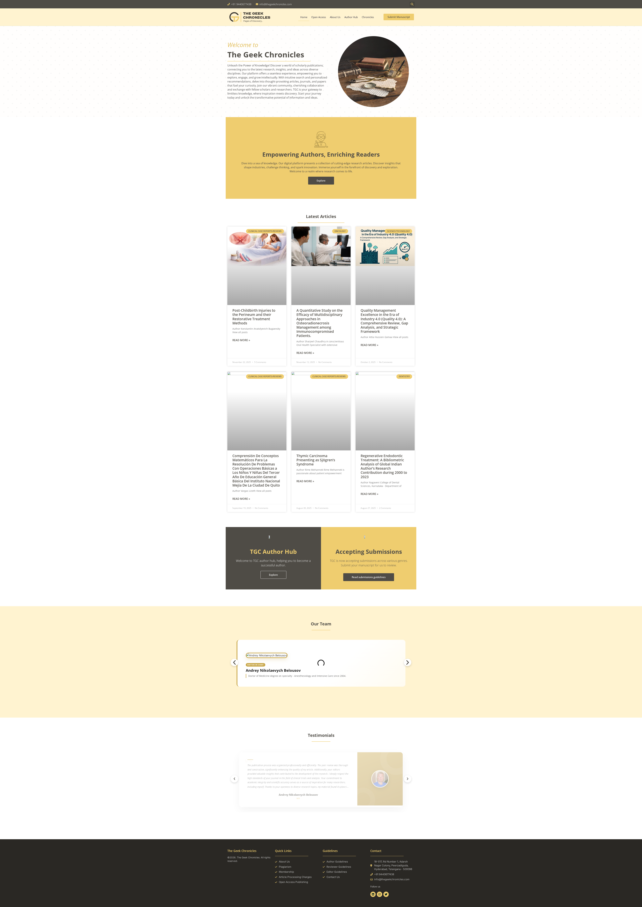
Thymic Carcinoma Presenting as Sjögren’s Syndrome (315, 459)
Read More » (241, 340)
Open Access (318, 17)
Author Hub (351, 17)
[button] (412, 4)
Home (303, 17)
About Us (335, 17)
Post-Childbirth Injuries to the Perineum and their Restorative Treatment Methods (253, 316)
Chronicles (368, 17)
